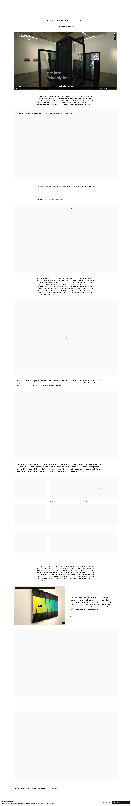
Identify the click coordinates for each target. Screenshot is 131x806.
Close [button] (81, 368)
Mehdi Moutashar (71, 402)
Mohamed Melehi (70, 403)
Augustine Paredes (56, 390)
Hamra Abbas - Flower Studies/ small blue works (72, 395)
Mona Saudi (54, 405)
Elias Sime (69, 391)
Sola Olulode (55, 411)
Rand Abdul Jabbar (56, 408)
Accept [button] (127, 802)
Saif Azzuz (69, 408)
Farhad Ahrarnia (55, 393)
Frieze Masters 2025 (71, 417)
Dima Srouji (69, 390)
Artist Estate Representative (58, 417)
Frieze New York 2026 (56, 419)
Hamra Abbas (55, 394)
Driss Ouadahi (55, 391)
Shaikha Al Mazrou (71, 409)
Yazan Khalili (54, 412)
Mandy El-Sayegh (71, 400)
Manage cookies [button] (107, 802)
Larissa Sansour (55, 399)
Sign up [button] (53, 426)
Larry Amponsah (70, 399)
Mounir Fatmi (70, 405)
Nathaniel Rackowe (71, 406)
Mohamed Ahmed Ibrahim (57, 403)
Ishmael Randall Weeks (72, 397)
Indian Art (54, 397)
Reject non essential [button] (118, 802)
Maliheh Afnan (55, 400)
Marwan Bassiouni (56, 402)
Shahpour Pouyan (56, 409)
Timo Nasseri (70, 411)
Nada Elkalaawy (55, 406)
